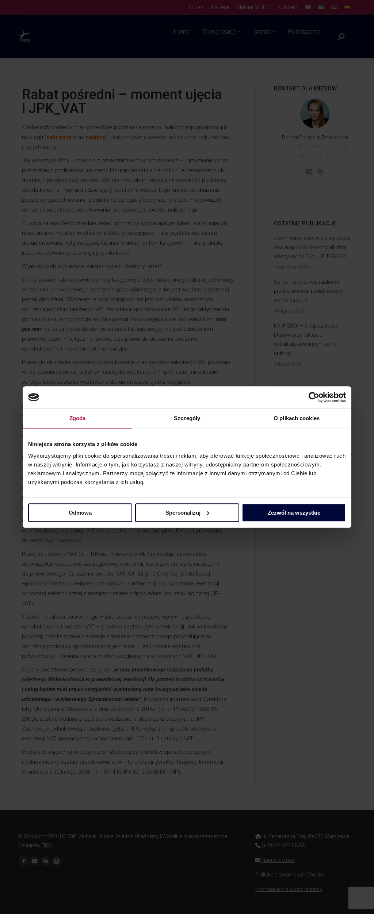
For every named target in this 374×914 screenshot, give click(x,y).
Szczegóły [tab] (187, 418)
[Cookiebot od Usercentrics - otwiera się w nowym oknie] (314, 397)
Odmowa (80, 513)
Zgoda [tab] (77, 418)
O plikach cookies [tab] (297, 418)
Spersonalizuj (183, 513)
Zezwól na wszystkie (294, 513)
